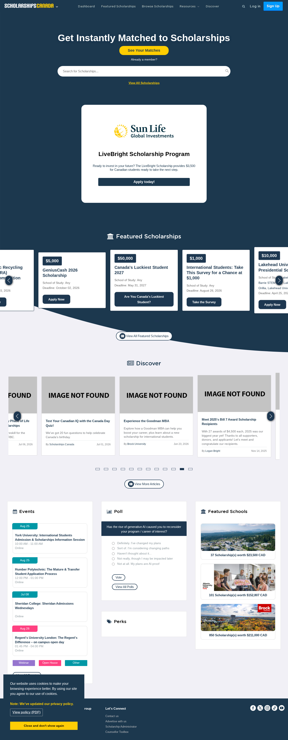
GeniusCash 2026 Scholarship (60, 273)
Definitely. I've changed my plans (139, 543)
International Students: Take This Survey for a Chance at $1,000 (215, 272)
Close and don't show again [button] (44, 725)
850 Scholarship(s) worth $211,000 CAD (238, 635)
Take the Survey (204, 302)
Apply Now (272, 305)
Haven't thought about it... (134, 553)
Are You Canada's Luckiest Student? (144, 299)
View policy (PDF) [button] (26, 712)
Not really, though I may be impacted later (145, 558)
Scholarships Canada (62, 444)
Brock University (137, 444)
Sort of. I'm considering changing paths (143, 548)
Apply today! (144, 182)
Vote (119, 577)
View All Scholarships (144, 83)
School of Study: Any (61, 274)
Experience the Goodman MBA (147, 421)
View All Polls (125, 587)
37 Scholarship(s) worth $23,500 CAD (238, 555)
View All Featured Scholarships (144, 336)
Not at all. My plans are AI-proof (138, 563)
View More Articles (144, 484)
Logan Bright (213, 451)
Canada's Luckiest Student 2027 (141, 270)
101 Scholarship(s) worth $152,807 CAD (238, 595)
